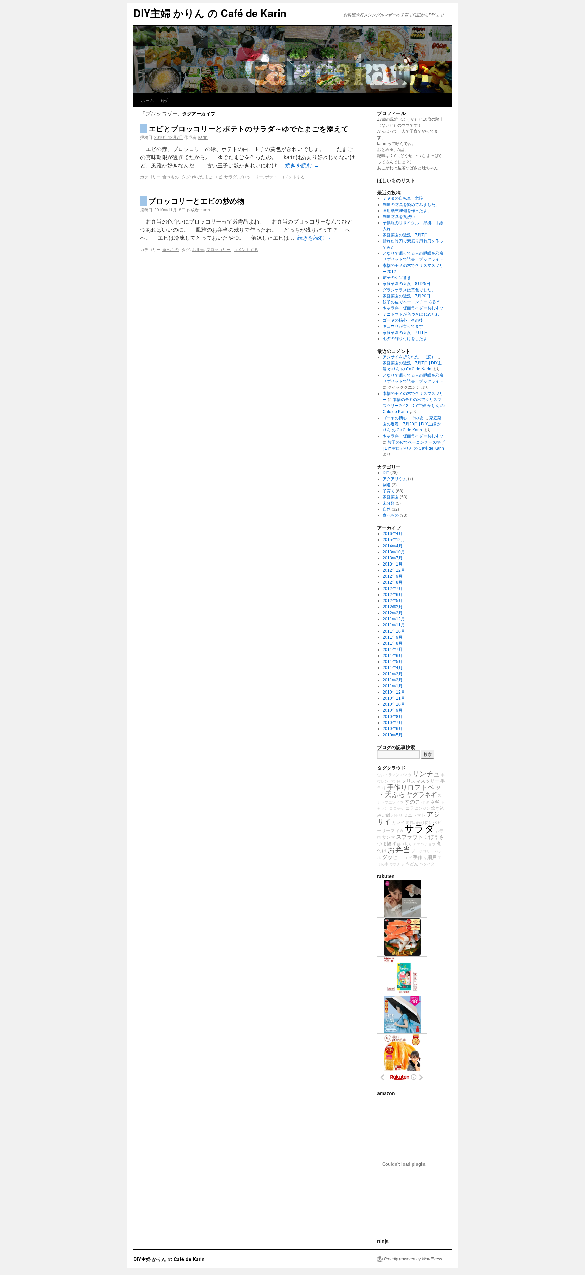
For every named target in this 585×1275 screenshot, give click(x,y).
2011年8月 (393, 643)
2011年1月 (393, 686)
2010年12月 (394, 692)
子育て (389, 491)
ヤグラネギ (421, 794)
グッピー (393, 857)
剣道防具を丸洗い (399, 216)
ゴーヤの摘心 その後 (403, 320)
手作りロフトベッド (409, 791)
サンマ (388, 837)
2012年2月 (393, 613)
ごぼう (431, 837)
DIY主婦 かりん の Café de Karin (209, 12)
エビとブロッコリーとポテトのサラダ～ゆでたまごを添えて (249, 128)
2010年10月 (394, 704)
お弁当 (198, 249)
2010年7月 (393, 722)
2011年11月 (394, 625)
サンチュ (426, 774)
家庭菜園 (391, 497)
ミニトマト (415, 815)
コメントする (292, 176)
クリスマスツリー (420, 781)
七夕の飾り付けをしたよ (405, 338)
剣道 (387, 485)
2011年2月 (393, 680)
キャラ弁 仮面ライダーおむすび (413, 308)
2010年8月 (393, 716)
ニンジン (422, 808)
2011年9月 (393, 637)
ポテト (271, 176)
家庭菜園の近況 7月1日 (405, 332)
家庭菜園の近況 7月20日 (406, 296)
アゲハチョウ (424, 844)
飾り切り (404, 844)
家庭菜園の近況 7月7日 (405, 235)
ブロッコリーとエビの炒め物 (196, 200)
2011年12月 (394, 619)
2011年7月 (393, 649)
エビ (218, 176)
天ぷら (395, 794)
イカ (399, 831)
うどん (411, 864)
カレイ (398, 822)
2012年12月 (394, 570)
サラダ (230, 176)
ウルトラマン (388, 775)
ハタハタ (426, 864)
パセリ (397, 815)
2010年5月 (393, 734)
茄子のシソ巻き (397, 277)
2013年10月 (394, 552)
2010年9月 (393, 710)
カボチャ (396, 864)
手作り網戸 (425, 857)
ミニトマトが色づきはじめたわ (411, 314)
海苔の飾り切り (419, 823)
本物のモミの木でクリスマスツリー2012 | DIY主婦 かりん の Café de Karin (414, 405)
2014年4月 (393, 546)
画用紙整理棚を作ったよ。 (407, 210)
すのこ (412, 802)
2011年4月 (393, 667)
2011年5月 (393, 661)
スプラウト (409, 837)
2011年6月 (393, 655)
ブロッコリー (251, 176)
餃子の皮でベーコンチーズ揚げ (411, 302)
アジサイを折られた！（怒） (409, 357)
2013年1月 (393, 564)
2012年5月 (393, 600)
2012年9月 (393, 576)
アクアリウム (395, 478)
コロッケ (396, 808)
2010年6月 (393, 728)
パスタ (406, 775)
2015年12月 (394, 539)
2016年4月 (393, 533)
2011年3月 (393, 674)
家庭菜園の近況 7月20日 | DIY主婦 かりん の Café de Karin (412, 424)
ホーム (147, 100)
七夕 (425, 802)
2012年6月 (393, 594)
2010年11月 (394, 698)
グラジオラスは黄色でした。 (409, 290)
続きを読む (302, 165)
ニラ (409, 808)
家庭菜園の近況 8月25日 (406, 283)
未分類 (389, 503)
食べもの (170, 176)
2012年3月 (393, 606)
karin (203, 137)
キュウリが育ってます (403, 326)
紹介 (165, 100)
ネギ (434, 802)
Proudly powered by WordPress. (413, 1259)
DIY (386, 472)
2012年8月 (393, 582)
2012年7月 (393, 588)
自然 (387, 509)
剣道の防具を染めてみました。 (411, 204)
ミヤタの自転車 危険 (403, 198)
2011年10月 (394, 631)
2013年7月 (393, 558)
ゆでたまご (202, 176)
